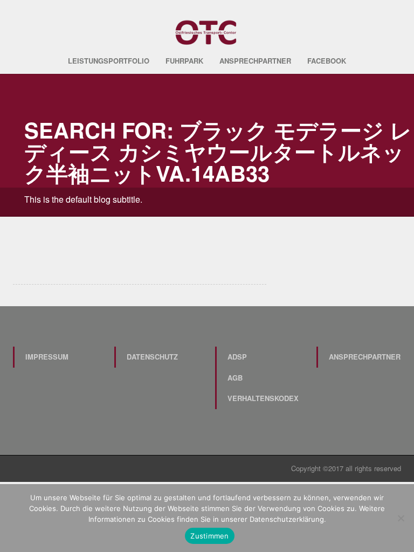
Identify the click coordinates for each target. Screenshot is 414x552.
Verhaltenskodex (263, 398)
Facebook (326, 61)
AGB (235, 377)
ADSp (237, 356)
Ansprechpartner (255, 61)
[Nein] (400, 518)
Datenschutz (152, 356)
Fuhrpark (184, 61)
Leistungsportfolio (108, 61)
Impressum (46, 356)
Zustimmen (209, 536)
